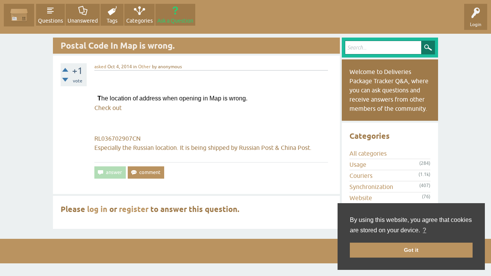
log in (97, 209)
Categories (139, 21)
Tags (112, 21)
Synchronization (371, 186)
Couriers (360, 175)
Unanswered (83, 21)
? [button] (424, 230)
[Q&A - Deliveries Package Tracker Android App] (19, 15)
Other (144, 66)
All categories (368, 153)
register (133, 209)
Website (360, 197)
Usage (357, 164)
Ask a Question (175, 21)
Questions (50, 21)
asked (100, 66)
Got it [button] (411, 250)
